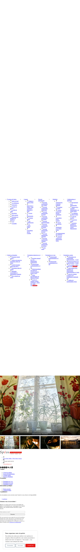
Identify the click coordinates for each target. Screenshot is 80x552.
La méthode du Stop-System (74, 214)
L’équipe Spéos (7, 475)
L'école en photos (7, 472)
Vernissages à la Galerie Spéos (59, 229)
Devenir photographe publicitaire (44, 209)
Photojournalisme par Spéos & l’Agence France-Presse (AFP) (36, 271)
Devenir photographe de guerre (44, 226)
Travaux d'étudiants (8, 476)
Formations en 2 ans (50, 255)
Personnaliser (10, 545)
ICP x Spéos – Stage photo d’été (72, 265)
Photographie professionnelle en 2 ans (53, 258)
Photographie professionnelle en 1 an (35, 266)
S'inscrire (12, 514)
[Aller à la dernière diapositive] (1, 405)
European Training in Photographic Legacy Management (73, 225)
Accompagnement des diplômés (60, 234)
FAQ (13, 221)
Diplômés (55, 199)
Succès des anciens (58, 223)
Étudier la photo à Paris (30, 202)
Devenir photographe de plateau (44, 244)
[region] (20, 540)
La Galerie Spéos (29, 226)
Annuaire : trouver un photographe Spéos (59, 238)
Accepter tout (30, 545)
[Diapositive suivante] (79, 405)
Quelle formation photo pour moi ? (15, 265)
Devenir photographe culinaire (44, 240)
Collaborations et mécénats (71, 200)
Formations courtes (68, 255)
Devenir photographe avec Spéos (44, 204)
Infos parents (15, 215)
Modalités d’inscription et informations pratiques (15, 273)
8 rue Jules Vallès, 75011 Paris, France (12, 458)
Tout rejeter (20, 545)
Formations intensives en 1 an (34, 255)
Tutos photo (43, 248)
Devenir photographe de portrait (44, 218)
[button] (40, 405)
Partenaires (14, 205)
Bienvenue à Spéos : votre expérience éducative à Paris (30, 208)
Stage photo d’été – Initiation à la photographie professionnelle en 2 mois (73, 270)
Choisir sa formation (12, 255)
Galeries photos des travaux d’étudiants (58, 212)
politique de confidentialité (15, 522)
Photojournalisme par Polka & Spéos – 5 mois (73, 262)
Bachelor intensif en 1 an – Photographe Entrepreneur (35, 260)
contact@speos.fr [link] (7, 464)
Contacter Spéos (7, 490)
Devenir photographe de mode (44, 213)
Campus (26, 199)
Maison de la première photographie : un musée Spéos (74, 209)
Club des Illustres (73, 217)
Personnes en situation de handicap (14, 218)
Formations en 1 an (8, 481)
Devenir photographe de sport (44, 230)
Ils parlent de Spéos (59, 208)
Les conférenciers (30, 222)
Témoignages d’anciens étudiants (59, 204)
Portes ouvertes (7, 489)
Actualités (14, 223)
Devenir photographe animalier (44, 235)
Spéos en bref (15, 201)
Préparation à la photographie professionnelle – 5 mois (73, 258)
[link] (1, 467)
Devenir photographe (41, 200)
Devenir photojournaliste (45, 222)
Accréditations (15, 203)
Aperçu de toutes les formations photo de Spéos (16, 262)
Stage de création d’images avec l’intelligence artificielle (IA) (72, 276)
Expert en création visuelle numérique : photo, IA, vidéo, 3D (35, 282)
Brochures (14, 213)
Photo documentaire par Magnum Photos (35, 276)
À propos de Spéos (11, 199)
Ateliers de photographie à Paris (72, 281)
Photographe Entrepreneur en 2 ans (53, 263)
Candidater (4, 499)
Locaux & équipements (9, 474)
